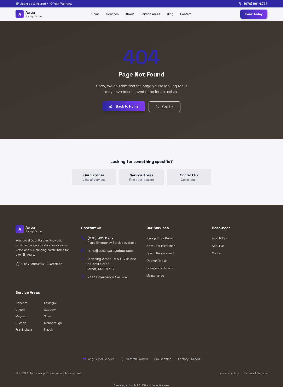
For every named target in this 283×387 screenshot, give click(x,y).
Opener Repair (156, 260)
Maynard (22, 316)
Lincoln (20, 309)
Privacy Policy (229, 373)
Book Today (253, 14)
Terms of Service (255, 373)
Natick (48, 329)
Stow (47, 316)
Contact (185, 14)
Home (95, 14)
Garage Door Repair (160, 238)
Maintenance (155, 275)
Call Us (167, 107)
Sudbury (50, 309)
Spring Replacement (160, 253)
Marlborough (53, 323)
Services (112, 14)
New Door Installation (160, 245)
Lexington (51, 303)
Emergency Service (159, 268)
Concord (22, 303)
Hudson (21, 323)
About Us (218, 245)
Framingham (24, 329)
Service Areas (150, 14)
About (129, 14)
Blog (170, 14)
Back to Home (127, 106)
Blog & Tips (220, 238)
